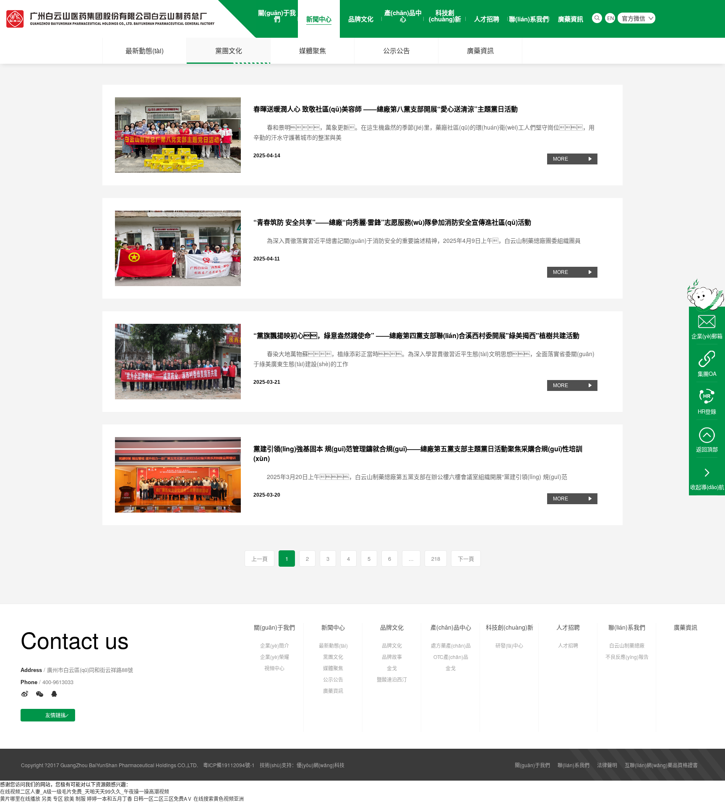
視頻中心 (274, 668)
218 (435, 558)
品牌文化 (392, 627)
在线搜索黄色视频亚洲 (218, 798)
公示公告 (396, 50)
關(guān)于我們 (274, 627)
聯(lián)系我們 (626, 627)
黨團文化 (228, 50)
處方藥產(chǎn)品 (451, 645)
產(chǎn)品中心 (450, 627)
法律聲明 (607, 764)
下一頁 (466, 558)
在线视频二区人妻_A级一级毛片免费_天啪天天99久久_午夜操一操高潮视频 (84, 791)
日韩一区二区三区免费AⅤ (162, 798)
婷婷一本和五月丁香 (109, 798)
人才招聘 (568, 627)
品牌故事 (392, 656)
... (411, 558)
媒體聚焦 (312, 50)
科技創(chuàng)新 (509, 627)
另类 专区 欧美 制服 (64, 798)
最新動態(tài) (144, 50)
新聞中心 (333, 627)
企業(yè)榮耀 (274, 656)
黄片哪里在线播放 (20, 798)
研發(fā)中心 (509, 645)
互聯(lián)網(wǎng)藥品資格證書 (661, 764)
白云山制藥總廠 (626, 645)
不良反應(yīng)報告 (627, 656)
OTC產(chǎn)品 (450, 656)
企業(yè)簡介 (274, 645)
